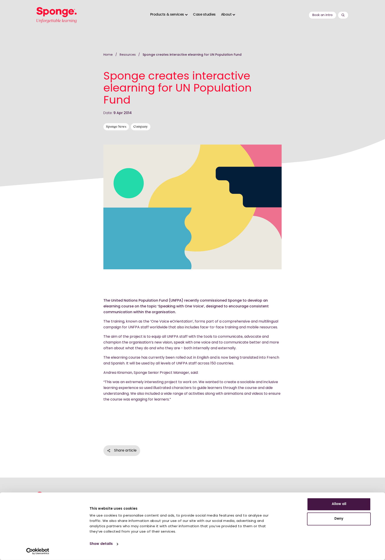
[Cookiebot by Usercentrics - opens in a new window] (37, 551)
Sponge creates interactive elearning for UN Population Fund (192, 55)
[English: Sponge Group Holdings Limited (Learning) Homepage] (57, 15)
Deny (338, 518)
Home (108, 55)
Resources (128, 55)
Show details (101, 544)
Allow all (339, 504)
